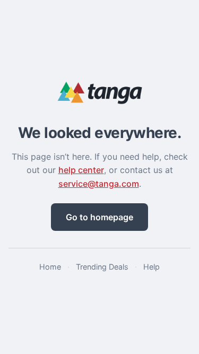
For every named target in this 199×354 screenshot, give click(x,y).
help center (81, 170)
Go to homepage (99, 217)
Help (151, 266)
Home (50, 266)
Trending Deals (102, 266)
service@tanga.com (98, 183)
